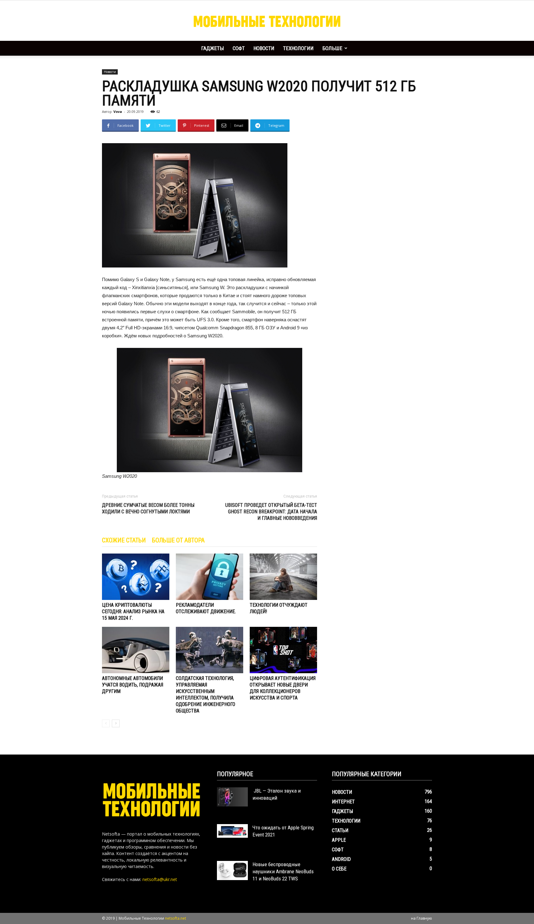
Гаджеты (212, 48)
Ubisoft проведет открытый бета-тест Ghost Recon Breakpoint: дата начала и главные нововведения (271, 511)
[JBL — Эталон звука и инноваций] (232, 796)
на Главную (421, 918)
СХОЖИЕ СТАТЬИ (124, 540)
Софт (239, 48)
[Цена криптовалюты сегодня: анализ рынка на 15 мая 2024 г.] (135, 577)
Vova (117, 111)
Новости (263, 48)
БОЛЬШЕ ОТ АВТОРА (178, 540)
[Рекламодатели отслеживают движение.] (209, 577)
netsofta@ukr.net (159, 879)
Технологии (298, 48)
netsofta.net (175, 918)
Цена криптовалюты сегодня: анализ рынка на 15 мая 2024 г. (133, 611)
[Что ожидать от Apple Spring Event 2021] (232, 831)
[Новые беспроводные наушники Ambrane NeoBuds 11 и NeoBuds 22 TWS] (232, 870)
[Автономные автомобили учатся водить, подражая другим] (135, 650)
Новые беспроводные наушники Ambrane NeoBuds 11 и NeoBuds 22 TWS (283, 871)
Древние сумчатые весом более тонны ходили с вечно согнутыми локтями (148, 508)
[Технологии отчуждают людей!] (283, 577)
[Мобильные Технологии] (267, 21)
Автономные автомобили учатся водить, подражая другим (132, 684)
